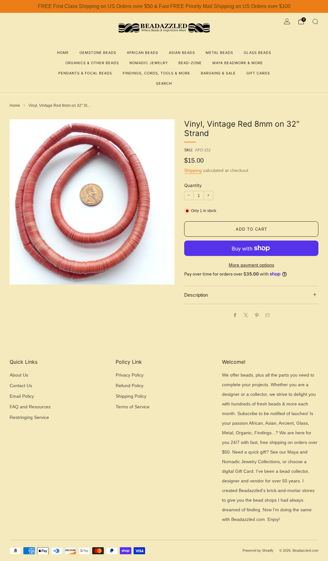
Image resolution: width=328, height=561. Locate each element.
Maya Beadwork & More (237, 63)
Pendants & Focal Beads (85, 73)
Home (63, 52)
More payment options (251, 265)
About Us (19, 375)
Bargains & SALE (218, 73)
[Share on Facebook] (235, 315)
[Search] (315, 21)
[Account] (287, 21)
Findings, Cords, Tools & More (156, 73)
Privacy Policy (130, 375)
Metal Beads (219, 52)
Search (164, 83)
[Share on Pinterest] (256, 315)
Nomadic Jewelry (148, 63)
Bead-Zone (190, 63)
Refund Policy (130, 385)
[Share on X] (245, 315)
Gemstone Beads (97, 52)
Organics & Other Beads (92, 63)
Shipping (193, 170)
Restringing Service (29, 417)
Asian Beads (182, 52)
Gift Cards (258, 73)
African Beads (142, 52)
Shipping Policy (131, 396)
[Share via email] (267, 315)
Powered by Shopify (258, 550)
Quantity (193, 185)
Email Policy (22, 396)
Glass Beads (257, 52)
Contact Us (21, 385)
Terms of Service (133, 406)
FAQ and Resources (30, 406)
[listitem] (164, 6)
